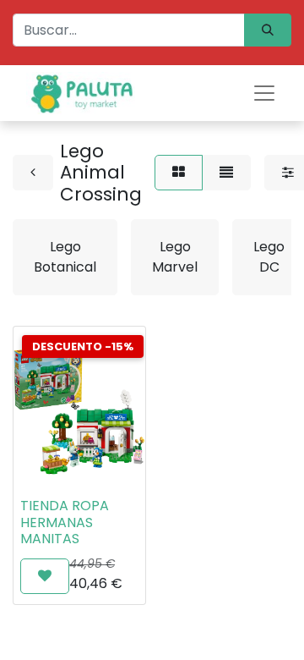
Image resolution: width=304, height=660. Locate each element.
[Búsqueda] (267, 30)
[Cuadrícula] (179, 172)
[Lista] (226, 172)
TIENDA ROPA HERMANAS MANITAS (64, 521)
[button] (44, 576)
